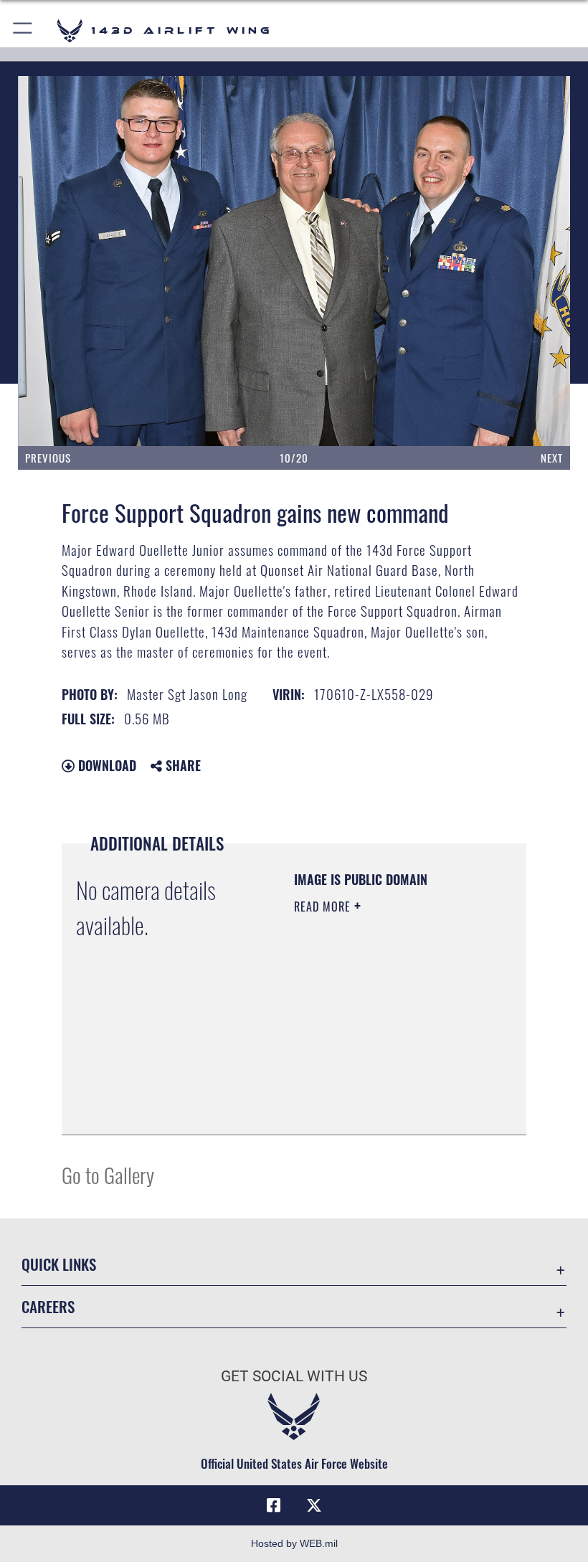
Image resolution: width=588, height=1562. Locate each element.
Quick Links (59, 1264)
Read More (324, 906)
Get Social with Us (294, 1376)
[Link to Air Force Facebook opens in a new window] (274, 1505)
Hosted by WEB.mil (294, 1543)
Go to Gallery (108, 1174)
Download (105, 765)
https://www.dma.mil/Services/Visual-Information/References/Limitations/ (381, 1088)
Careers (48, 1306)
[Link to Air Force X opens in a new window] (314, 1505)
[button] (23, 30)
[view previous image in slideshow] (73, 261)
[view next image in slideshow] (515, 261)
